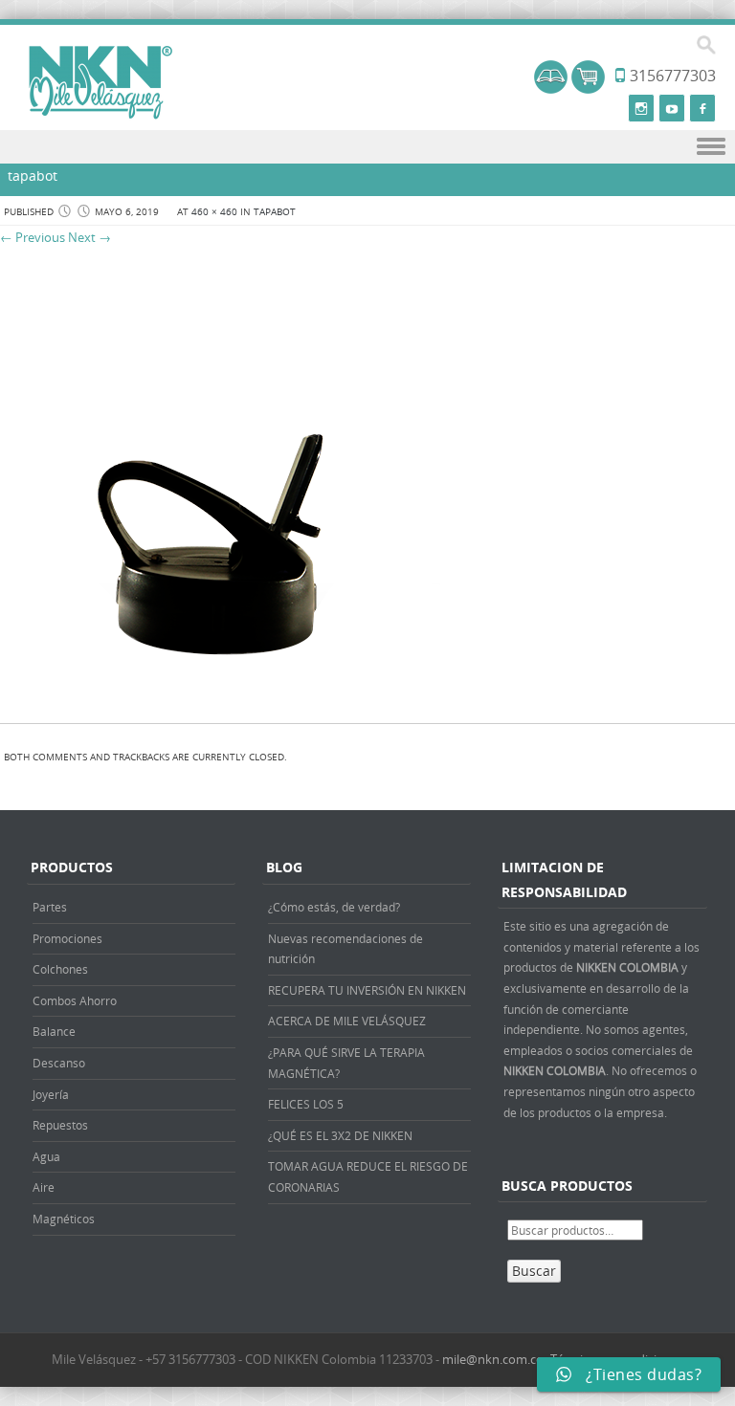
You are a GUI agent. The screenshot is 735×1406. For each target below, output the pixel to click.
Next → (89, 237)
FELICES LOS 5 (306, 1103)
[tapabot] (220, 702)
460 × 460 (214, 212)
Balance (54, 1031)
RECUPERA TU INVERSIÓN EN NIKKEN (367, 990)
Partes (50, 906)
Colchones (60, 969)
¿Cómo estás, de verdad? (334, 906)
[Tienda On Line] (551, 88)
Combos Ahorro (75, 1000)
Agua (46, 1156)
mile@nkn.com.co (493, 1359)
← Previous (32, 237)
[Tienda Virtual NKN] (100, 83)
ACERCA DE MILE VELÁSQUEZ (347, 1020)
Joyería (51, 1094)
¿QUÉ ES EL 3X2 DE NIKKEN (340, 1135)
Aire (44, 1187)
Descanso (59, 1062)
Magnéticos (64, 1218)
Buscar (534, 1271)
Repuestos (60, 1124)
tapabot (275, 212)
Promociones (67, 938)
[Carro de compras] (588, 88)
